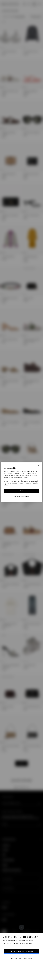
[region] (21, 482)
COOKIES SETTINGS (21, 496)
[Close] (21, 927)
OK (21, 491)
